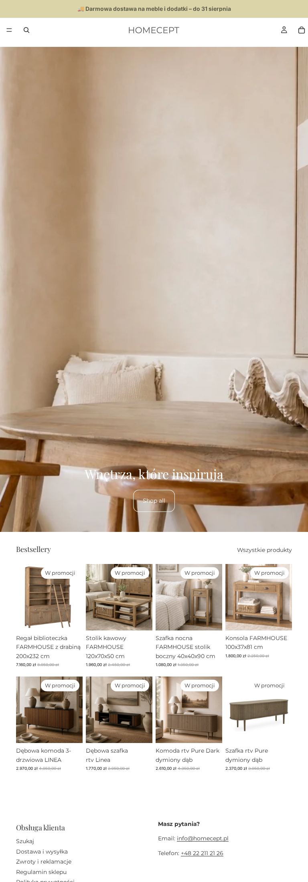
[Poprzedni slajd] (25, 597)
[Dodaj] (70, 618)
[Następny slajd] (74, 597)
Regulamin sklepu (41, 871)
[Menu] (9, 30)
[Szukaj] (26, 30)
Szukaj (25, 841)
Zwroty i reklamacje (43, 861)
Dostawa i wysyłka (42, 851)
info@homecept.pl (203, 838)
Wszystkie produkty (264, 550)
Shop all (154, 500)
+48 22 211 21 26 (202, 853)
